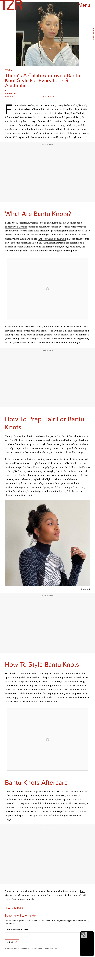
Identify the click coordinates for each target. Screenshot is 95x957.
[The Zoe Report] (11, 5)
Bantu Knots (33, 109)
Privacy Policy (54, 948)
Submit (10, 942)
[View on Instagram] (47, 289)
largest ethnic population (52, 238)
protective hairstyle (16, 226)
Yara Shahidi (77, 113)
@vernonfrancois (93, 34)
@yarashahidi (85, 589)
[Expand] (83, 933)
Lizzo (66, 113)
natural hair (56, 129)
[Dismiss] (91, 933)
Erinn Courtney (36, 440)
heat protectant (64, 483)
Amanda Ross (12, 94)
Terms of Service (42, 948)
